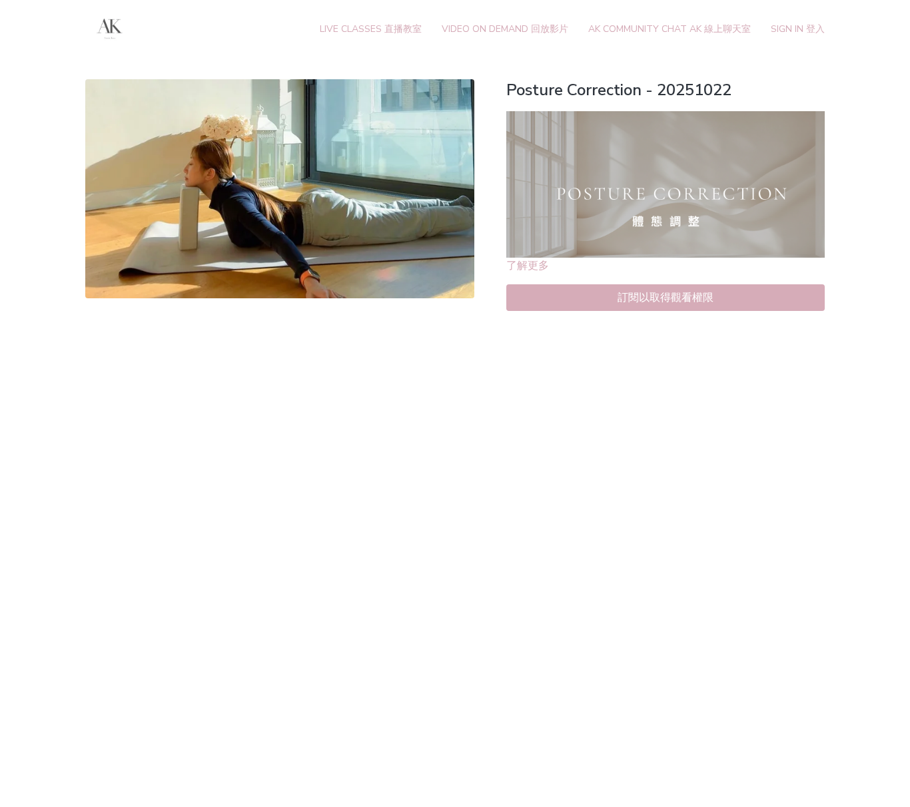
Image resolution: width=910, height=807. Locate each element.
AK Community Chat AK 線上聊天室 (669, 29)
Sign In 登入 (798, 29)
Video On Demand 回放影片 (505, 29)
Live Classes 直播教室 (371, 29)
